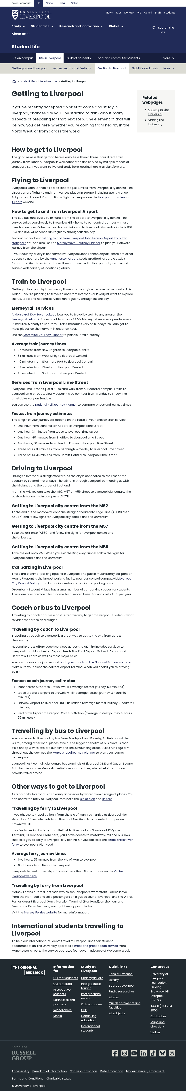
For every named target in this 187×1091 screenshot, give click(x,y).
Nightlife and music (145, 68)
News (109, 12)
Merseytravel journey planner (74, 753)
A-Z (139, 12)
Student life (26, 46)
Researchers (62, 1010)
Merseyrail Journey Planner (43, 335)
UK (38, 3)
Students (169, 12)
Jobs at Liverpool (121, 974)
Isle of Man (87, 799)
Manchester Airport (63, 259)
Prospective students (62, 992)
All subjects (117, 1013)
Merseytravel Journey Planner (78, 243)
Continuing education (88, 1018)
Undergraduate (92, 978)
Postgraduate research (91, 996)
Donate (129, 12)
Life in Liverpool (50, 58)
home (14, 81)
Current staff (62, 984)
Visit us (155, 1032)
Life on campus (22, 58)
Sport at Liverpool (121, 986)
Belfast (107, 799)
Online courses (91, 1004)
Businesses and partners (64, 1002)
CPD (84, 1010)
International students (90, 1028)
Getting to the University (158, 112)
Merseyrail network (25, 319)
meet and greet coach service (96, 946)
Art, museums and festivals (72, 68)
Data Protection (111, 1071)
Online (75, 3)
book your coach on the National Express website (95, 662)
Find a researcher (121, 991)
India (62, 3)
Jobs (118, 12)
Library (114, 980)
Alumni (148, 12)
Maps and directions (157, 1024)
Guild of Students (78, 58)
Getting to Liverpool (112, 68)
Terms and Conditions (27, 1078)
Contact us (158, 1016)
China (49, 3)
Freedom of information (49, 1071)
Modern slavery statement (145, 1071)
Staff (158, 12)
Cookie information (83, 1071)
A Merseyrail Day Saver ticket (33, 314)
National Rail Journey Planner (56, 405)
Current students (65, 978)
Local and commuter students (118, 58)
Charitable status (58, 1078)
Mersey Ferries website (40, 912)
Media (57, 1016)
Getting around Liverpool (29, 68)
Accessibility (20, 1071)
